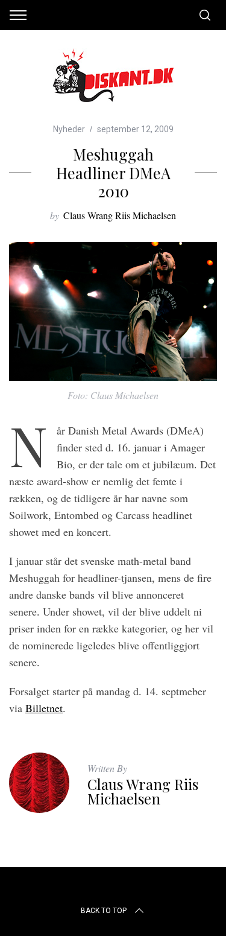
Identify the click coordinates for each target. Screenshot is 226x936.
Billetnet (44, 708)
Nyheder (69, 129)
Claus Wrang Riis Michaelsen (119, 215)
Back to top (104, 910)
